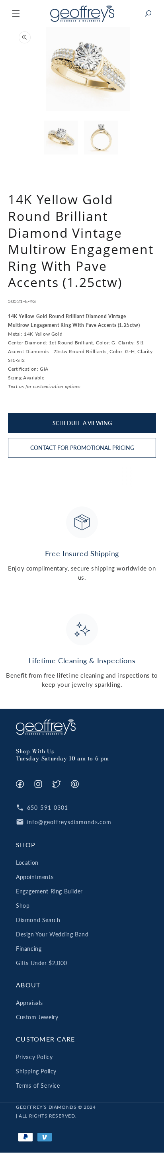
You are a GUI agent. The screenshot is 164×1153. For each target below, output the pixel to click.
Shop (22, 905)
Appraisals (29, 1002)
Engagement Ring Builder (49, 891)
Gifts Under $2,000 (41, 963)
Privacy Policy (34, 1056)
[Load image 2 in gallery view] (101, 138)
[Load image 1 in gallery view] (61, 138)
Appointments (34, 877)
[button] (16, 13)
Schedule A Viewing (82, 423)
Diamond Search (38, 920)
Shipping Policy (36, 1071)
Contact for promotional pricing (82, 447)
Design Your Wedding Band (52, 934)
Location (27, 862)
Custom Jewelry (37, 1017)
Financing (28, 948)
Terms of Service (38, 1085)
